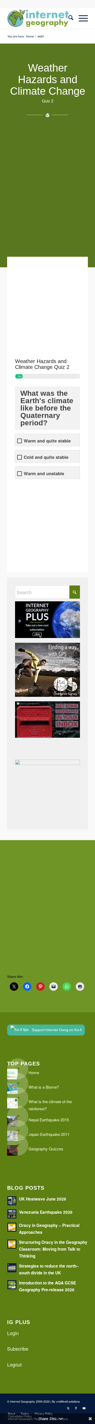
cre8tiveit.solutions (68, 1401)
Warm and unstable (44, 473)
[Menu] (80, 18)
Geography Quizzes (45, 1148)
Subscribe (17, 1348)
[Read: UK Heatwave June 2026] (12, 1201)
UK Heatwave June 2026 (42, 1199)
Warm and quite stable (47, 440)
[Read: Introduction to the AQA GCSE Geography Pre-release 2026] (12, 1284)
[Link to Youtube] (84, 1408)
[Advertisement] (47, 189)
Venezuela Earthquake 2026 (46, 1212)
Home (33, 1072)
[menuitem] (68, 18)
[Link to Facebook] (76, 1408)
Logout (14, 1364)
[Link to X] (68, 1408)
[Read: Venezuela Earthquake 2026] (12, 1214)
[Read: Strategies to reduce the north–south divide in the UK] (12, 1268)
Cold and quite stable (46, 457)
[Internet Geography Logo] (39, 18)
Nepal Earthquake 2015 (48, 1119)
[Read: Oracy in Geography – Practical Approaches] (12, 1227)
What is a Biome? (43, 1087)
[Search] (68, 18)
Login (13, 1333)
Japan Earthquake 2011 (48, 1134)
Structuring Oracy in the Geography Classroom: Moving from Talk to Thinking (53, 1249)
